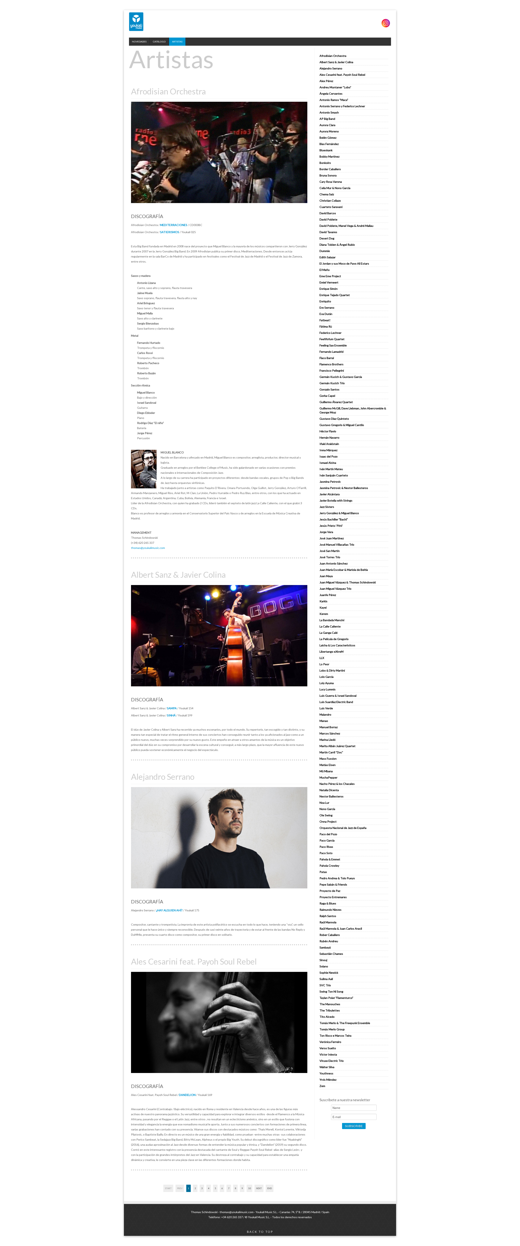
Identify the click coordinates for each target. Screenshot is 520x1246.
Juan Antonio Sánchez (334, 563)
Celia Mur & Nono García (335, 188)
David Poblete (328, 219)
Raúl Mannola (328, 922)
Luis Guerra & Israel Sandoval (338, 695)
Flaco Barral (327, 358)
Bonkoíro (325, 162)
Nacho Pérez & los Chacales (337, 783)
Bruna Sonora (328, 175)
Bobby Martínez (329, 156)
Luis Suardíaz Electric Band (336, 702)
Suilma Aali (326, 979)
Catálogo (159, 41)
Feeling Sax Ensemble (333, 345)
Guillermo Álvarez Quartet (336, 402)
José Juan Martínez (332, 538)
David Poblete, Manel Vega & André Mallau (346, 225)
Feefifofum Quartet (332, 339)
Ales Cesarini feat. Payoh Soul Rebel (342, 74)
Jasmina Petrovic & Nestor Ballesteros (344, 488)
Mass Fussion (328, 758)
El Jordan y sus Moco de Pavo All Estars (344, 263)
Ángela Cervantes (331, 93)
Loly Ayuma (327, 683)
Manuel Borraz (329, 727)
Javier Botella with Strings (336, 500)
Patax (323, 872)
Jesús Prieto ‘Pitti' (331, 525)
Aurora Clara (327, 125)
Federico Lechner (330, 332)
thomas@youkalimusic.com (148, 547)
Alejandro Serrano (331, 68)
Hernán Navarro (329, 437)
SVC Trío (325, 985)
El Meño (325, 269)
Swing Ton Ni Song (331, 991)
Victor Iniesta (328, 1054)
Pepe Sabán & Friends (333, 884)
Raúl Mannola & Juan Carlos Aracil (341, 928)
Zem (322, 1086)
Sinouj (323, 960)
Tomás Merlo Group (332, 1029)
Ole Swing (326, 815)
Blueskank (326, 150)
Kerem (324, 613)
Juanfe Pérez (328, 595)
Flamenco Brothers (331, 364)
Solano (324, 966)
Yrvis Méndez (328, 1079)
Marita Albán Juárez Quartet (337, 746)
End (269, 1188)
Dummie (325, 251)
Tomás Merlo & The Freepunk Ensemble (345, 1023)
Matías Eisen (328, 765)
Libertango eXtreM (331, 651)
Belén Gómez (328, 137)
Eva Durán (326, 314)
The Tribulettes (330, 1010)
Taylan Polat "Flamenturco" (336, 997)
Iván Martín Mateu (331, 469)
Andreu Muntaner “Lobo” (335, 87)
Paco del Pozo (328, 834)
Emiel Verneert (329, 282)
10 (249, 1188)
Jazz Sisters (327, 506)
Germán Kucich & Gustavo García (341, 377)
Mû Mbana (326, 771)
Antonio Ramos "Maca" (334, 100)
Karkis (323, 601)
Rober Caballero (330, 935)
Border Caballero (330, 169)
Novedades (139, 41)
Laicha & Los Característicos (337, 645)
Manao (324, 721)
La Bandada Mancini (332, 620)
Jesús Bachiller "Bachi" (334, 519)
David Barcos (328, 213)
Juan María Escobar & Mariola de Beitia (344, 569)
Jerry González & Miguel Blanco (339, 513)
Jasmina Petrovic (330, 481)
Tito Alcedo (327, 1016)
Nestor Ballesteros (331, 796)
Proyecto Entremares (333, 897)
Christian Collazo (330, 200)
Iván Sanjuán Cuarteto (334, 475)
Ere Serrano (327, 307)
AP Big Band (327, 118)
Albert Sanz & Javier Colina (336, 62)
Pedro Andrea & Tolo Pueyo (337, 878)
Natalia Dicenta (329, 790)
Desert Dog (327, 238)
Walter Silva (327, 1067)
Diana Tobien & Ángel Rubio (337, 244)
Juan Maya (326, 576)
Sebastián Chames (331, 953)
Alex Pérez (326, 81)
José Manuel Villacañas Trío (337, 544)
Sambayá (325, 947)
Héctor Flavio (328, 431)
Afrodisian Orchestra (333, 55)
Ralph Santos (328, 916)
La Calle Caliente (330, 626)
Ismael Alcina (328, 462)
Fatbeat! (325, 320)
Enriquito (325, 301)
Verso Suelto (328, 1048)
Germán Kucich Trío (332, 383)
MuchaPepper (328, 777)
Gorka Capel (327, 395)
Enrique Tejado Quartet (335, 295)
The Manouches (330, 1004)
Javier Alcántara (330, 494)
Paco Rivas (326, 846)
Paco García (327, 840)
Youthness (326, 1073)
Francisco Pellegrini (332, 370)
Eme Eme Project (330, 276)
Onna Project (328, 821)
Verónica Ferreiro (330, 1042)
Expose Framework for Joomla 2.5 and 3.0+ (136, 21)
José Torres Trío (330, 557)
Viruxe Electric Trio (332, 1060)
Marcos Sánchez (330, 733)
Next (259, 1188)
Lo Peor (324, 664)
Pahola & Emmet (330, 859)
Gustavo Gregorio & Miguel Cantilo (342, 425)
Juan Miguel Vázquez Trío (335, 588)
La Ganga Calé (329, 632)
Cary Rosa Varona (331, 181)
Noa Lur (324, 802)
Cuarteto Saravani (331, 207)
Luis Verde (326, 708)
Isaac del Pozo (329, 456)
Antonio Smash (329, 112)
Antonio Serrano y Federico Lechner (342, 106)
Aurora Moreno (329, 131)
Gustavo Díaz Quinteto (334, 418)
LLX (322, 658)
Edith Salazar (328, 257)
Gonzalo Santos (329, 389)
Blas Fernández (329, 144)
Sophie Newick (329, 972)
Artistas (177, 41)
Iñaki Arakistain (329, 444)
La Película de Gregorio (334, 639)
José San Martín (330, 551)
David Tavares (328, 232)
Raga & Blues (328, 903)
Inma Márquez (328, 450)
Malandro (325, 714)
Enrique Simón (329, 288)
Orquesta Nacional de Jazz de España (343, 828)
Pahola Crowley (329, 865)
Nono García (327, 809)
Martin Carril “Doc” (331, 752)
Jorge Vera (326, 532)
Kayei (323, 607)
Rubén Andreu (329, 941)
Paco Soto (326, 853)
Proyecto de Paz (330, 890)
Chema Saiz (327, 194)
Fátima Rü (326, 326)
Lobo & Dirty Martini (332, 670)
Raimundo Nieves (330, 909)
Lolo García (327, 676)
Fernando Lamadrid (331, 351)
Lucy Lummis (328, 689)
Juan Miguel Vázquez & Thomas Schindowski (348, 582)
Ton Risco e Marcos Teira (335, 1035)
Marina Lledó (328, 739)
